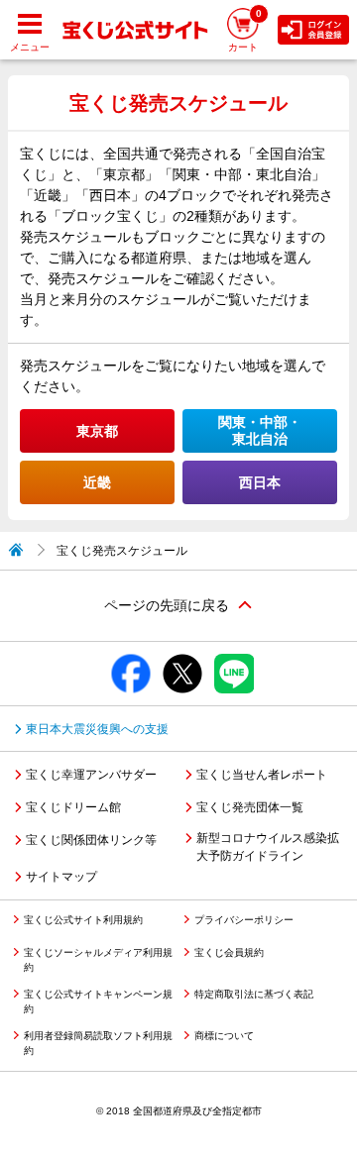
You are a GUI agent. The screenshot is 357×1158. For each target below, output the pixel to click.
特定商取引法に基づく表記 (253, 994)
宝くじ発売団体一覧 (249, 807)
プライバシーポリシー (244, 919)
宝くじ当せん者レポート (261, 775)
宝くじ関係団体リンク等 (91, 840)
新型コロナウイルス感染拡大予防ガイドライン (267, 847)
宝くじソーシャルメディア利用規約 (98, 960)
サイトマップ (61, 877)
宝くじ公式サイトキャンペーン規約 (98, 1001)
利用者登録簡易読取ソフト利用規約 (98, 1043)
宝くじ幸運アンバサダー (91, 775)
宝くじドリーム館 (73, 807)
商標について (224, 1035)
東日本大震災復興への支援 (97, 729)
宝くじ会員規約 (229, 952)
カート (245, 30)
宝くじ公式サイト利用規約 (83, 919)
